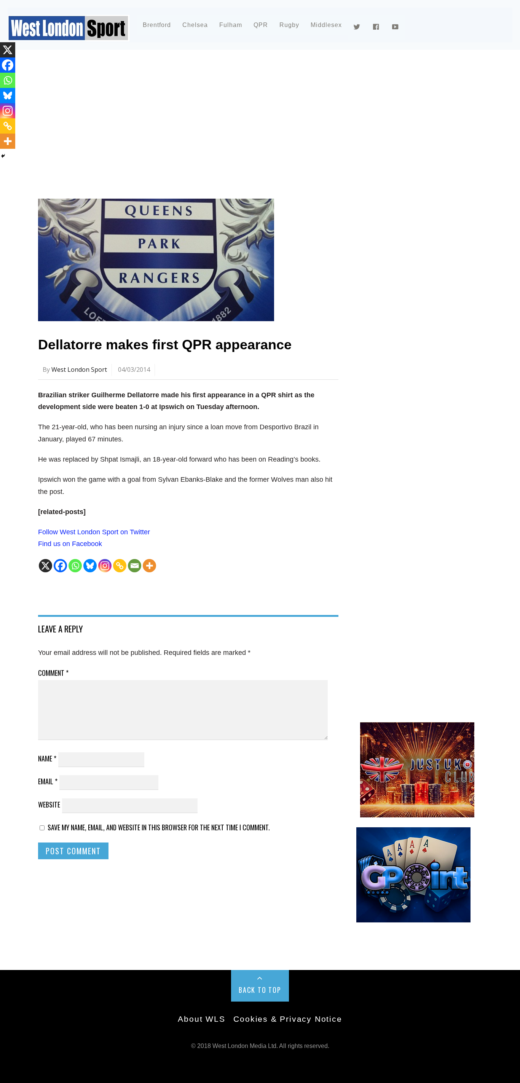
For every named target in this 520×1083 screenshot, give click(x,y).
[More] (149, 565)
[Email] (134, 565)
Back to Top (260, 990)
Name (47, 758)
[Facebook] (60, 565)
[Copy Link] (119, 565)
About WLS (201, 1019)
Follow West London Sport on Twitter (94, 532)
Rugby (289, 25)
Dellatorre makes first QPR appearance (165, 344)
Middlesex (326, 25)
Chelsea (195, 25)
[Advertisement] (260, 123)
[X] (45, 565)
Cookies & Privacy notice (287, 1019)
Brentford (157, 25)
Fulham (230, 25)
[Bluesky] (90, 565)
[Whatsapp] (75, 565)
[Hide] (3, 156)
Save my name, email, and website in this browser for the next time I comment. (159, 827)
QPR (261, 25)
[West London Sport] (68, 35)
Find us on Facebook (70, 544)
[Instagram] (105, 565)
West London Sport (79, 369)
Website (49, 804)
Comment (53, 673)
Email (47, 781)
